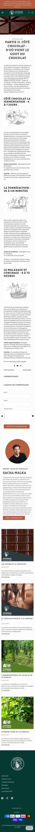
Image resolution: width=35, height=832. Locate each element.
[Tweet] (17, 365)
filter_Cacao (13, 361)
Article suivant (27, 370)
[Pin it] (20, 365)
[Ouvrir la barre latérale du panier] (32, 12)
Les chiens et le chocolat (13, 564)
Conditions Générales (7, 782)
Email (6, 400)
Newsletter (4, 785)
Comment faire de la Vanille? (15, 732)
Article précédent (9, 370)
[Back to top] (17, 752)
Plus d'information (14, 518)
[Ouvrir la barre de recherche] (29, 12)
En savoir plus (5, 577)
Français (16, 812)
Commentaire (8, 409)
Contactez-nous (6, 779)
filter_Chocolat (21, 361)
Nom (5, 392)
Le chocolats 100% (6, 791)
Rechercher (4, 776)
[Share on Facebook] (14, 365)
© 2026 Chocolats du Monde (9, 825)
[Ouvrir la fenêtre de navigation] (2, 12)
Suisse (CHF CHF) (16, 808)
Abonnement (5, 788)
